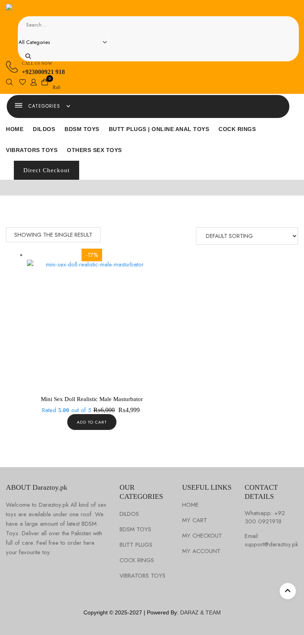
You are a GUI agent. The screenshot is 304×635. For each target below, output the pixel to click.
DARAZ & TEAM (200, 612)
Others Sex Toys (94, 150)
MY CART (194, 520)
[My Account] (33, 83)
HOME (190, 505)
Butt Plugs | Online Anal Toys (159, 129)
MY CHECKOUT (202, 536)
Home (14, 129)
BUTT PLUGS (136, 545)
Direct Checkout (46, 170)
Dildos (44, 129)
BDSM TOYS (135, 529)
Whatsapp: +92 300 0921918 (265, 517)
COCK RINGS (137, 560)
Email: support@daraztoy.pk (271, 540)
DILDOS (129, 514)
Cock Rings (237, 129)
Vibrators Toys (31, 150)
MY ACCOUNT (201, 551)
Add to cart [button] (92, 422)
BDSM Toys (82, 129)
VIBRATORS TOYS (142, 576)
